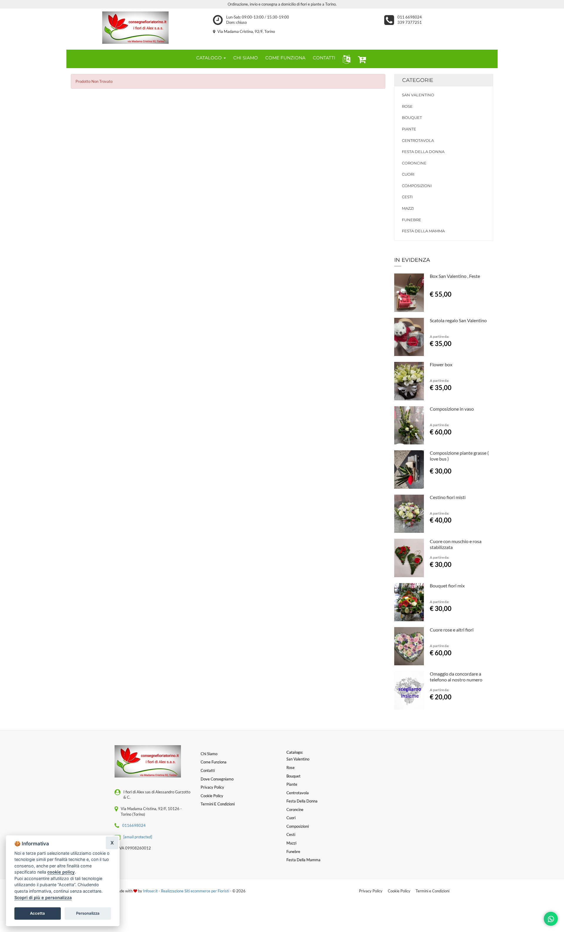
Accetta (37, 913)
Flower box (441, 364)
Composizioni (417, 185)
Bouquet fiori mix (447, 585)
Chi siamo (209, 753)
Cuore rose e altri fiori (452, 629)
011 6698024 (409, 17)
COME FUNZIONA (285, 58)
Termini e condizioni (218, 804)
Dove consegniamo (217, 779)
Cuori (408, 174)
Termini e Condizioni (432, 891)
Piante (409, 129)
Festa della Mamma (423, 231)
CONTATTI (324, 58)
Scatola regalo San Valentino (458, 320)
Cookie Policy (399, 891)
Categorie (417, 80)
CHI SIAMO (245, 58)
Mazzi (408, 208)
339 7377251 (409, 22)
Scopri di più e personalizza (43, 897)
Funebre (411, 219)
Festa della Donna (423, 151)
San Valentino (418, 95)
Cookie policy (212, 795)
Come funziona (213, 762)
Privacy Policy (370, 891)
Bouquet (412, 117)
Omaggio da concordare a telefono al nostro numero (456, 676)
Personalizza (88, 913)
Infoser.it (150, 891)
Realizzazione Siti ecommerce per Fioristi (195, 891)
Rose (407, 106)
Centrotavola (418, 140)
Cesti (407, 196)
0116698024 (134, 825)
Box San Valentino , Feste (455, 276)
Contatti (208, 770)
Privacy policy (212, 787)
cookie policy (61, 871)
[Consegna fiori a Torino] (135, 27)
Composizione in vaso (452, 409)
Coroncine (414, 163)
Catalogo (209, 58)
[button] (345, 59)
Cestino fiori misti (448, 497)
